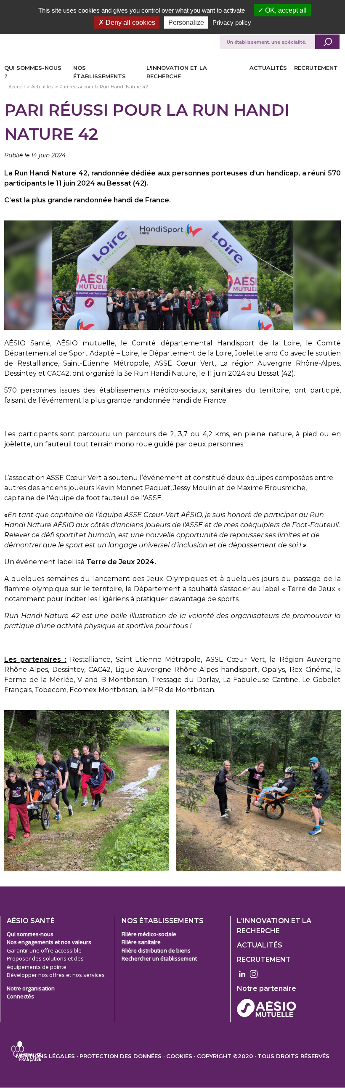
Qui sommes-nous (30, 934)
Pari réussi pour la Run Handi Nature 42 (103, 87)
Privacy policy (231, 22)
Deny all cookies (129, 22)
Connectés (20, 996)
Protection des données (121, 1056)
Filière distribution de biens (156, 950)
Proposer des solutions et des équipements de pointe (45, 963)
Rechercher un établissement (159, 958)
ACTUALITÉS (268, 67)
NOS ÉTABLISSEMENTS (163, 921)
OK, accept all (285, 10)
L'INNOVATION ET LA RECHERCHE (274, 926)
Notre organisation (31, 988)
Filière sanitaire (141, 942)
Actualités (42, 87)
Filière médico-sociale (149, 934)
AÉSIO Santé (31, 921)
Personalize (186, 22)
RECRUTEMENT (316, 67)
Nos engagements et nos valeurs (49, 942)
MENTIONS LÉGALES (45, 1056)
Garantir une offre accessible (44, 950)
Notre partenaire (266, 988)
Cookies (179, 1056)
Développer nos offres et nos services (56, 975)
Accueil (16, 87)
